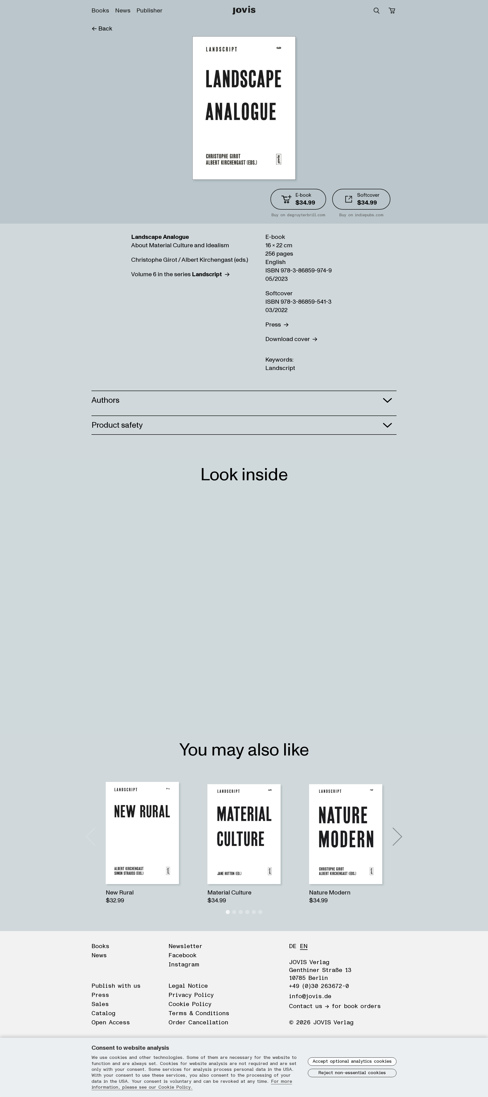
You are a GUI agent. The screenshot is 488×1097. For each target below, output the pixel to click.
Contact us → (309, 1006)
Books (100, 11)
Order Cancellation (198, 1022)
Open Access (111, 1022)
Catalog (103, 1013)
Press (274, 324)
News (122, 11)
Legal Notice (188, 986)
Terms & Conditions (199, 1013)
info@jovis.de (310, 996)
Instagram (184, 965)
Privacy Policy (191, 995)
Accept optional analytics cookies (352, 1061)
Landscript (280, 368)
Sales (100, 1004)
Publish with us (116, 986)
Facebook (182, 955)
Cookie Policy (190, 1004)
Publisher (149, 11)
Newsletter (185, 946)
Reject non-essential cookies (352, 1073)
